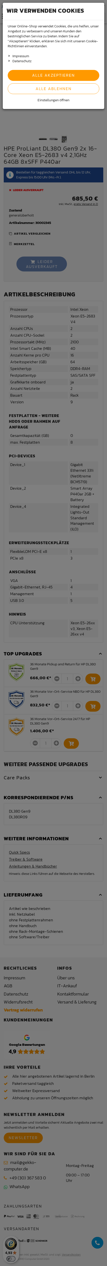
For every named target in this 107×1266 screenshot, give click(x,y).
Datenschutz (22, 61)
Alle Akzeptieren (53, 75)
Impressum (20, 56)
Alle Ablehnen (54, 89)
